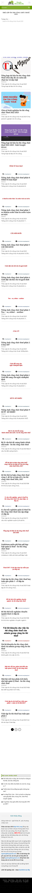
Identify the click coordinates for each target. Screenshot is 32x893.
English (25, 881)
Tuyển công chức (16, 881)
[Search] (29, 3)
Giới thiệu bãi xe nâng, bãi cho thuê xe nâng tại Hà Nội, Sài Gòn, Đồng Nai (17, 779)
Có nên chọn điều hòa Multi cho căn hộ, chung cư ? (16, 785)
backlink (22, 870)
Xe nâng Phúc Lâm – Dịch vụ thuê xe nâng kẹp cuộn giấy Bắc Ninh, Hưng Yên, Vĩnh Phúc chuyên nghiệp (16, 796)
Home (5, 880)
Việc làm (19, 880)
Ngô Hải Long (18, 826)
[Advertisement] (16, 40)
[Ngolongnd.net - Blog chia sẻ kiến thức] (16, 2)
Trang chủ (4, 19)
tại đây (27, 870)
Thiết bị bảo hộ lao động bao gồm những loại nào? (16, 790)
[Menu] (2, 3)
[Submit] (28, 7)
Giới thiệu (11, 880)
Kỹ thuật (26, 880)
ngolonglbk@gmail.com (12, 858)
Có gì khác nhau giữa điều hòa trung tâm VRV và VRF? (16, 803)
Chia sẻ (6, 881)
